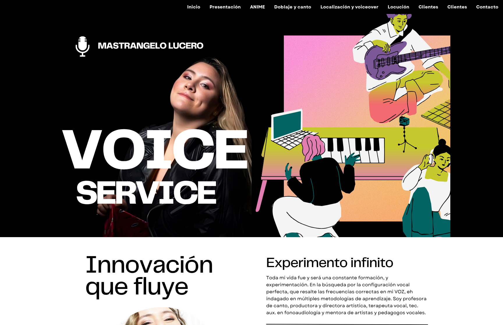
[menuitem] (193, 7)
